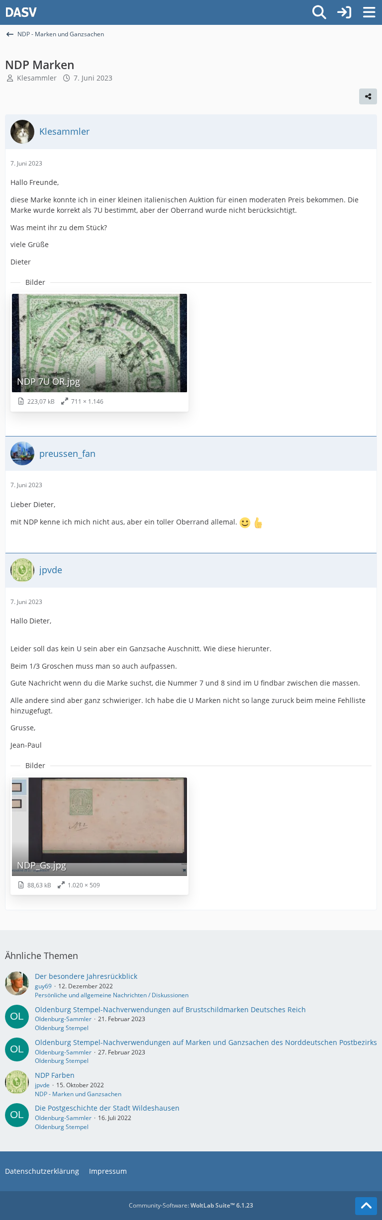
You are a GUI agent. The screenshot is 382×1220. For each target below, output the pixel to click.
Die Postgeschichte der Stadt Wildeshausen (107, 1108)
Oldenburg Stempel (62, 1028)
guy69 (43, 986)
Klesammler (37, 78)
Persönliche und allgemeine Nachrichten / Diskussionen (112, 995)
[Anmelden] (344, 12)
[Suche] (319, 12)
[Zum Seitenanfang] (366, 1206)
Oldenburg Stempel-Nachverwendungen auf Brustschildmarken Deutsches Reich (170, 1009)
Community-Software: (191, 1205)
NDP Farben (55, 1075)
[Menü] (369, 12)
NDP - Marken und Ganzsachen (78, 1094)
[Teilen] (368, 96)
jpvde (42, 1085)
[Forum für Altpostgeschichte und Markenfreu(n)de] (21, 12)
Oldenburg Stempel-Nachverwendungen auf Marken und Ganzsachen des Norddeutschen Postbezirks (206, 1042)
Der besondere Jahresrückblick (86, 976)
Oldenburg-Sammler (63, 1019)
